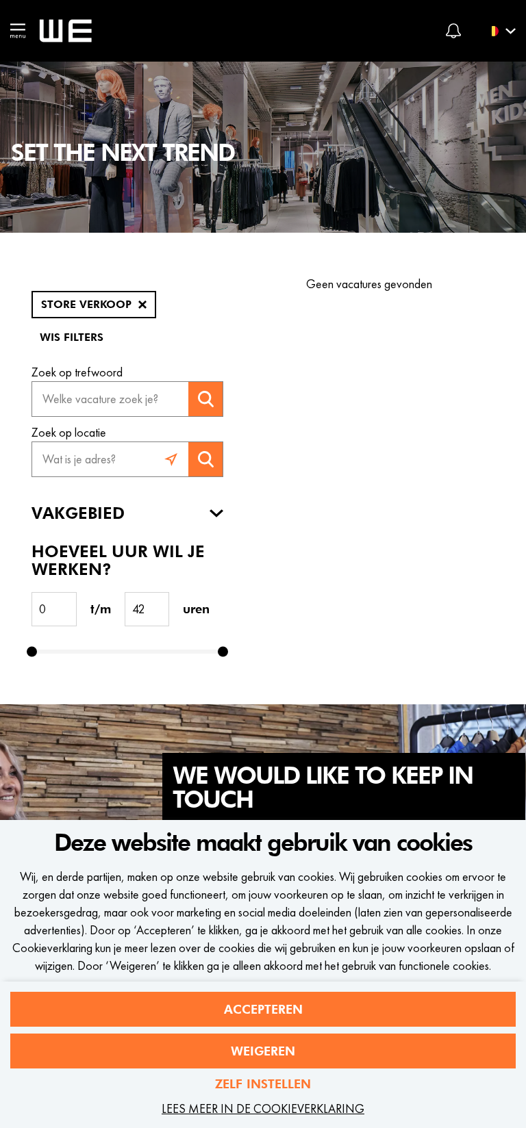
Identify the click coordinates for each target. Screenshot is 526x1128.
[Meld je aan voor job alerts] (453, 30)
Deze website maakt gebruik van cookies (263, 843)
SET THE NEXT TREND (122, 153)
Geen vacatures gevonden (369, 284)
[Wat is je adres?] (171, 459)
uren (196, 609)
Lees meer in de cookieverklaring (263, 1108)
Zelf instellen (263, 1084)
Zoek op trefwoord (77, 372)
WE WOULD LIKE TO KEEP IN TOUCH (323, 788)
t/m (100, 609)
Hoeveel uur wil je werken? (118, 560)
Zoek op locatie (69, 432)
